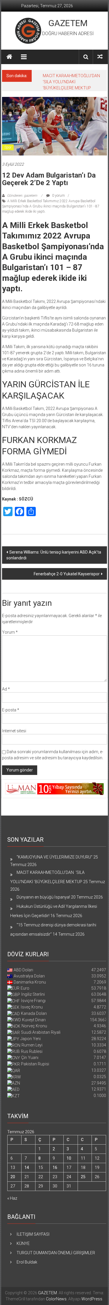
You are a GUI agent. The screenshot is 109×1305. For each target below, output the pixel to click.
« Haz (12, 1198)
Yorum (10, 632)
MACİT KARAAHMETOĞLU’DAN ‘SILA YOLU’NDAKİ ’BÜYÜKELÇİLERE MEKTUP (72, 81)
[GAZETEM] (9, 57)
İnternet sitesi (14, 731)
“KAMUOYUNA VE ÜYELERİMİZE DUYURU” (54, 857)
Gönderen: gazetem (22, 196)
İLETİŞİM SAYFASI (33, 1234)
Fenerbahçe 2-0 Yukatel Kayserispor (67, 574)
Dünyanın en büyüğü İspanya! (43, 897)
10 (69, 1158)
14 (26, 1167)
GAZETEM (67, 23)
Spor (7, 147)
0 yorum (58, 196)
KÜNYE (23, 1243)
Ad (6, 689)
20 (12, 1176)
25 (83, 1176)
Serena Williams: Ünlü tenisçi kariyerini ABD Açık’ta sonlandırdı (53, 555)
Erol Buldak (27, 1262)
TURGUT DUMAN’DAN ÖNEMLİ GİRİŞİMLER (56, 1252)
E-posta (10, 710)
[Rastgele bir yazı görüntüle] (100, 57)
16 (55, 1167)
